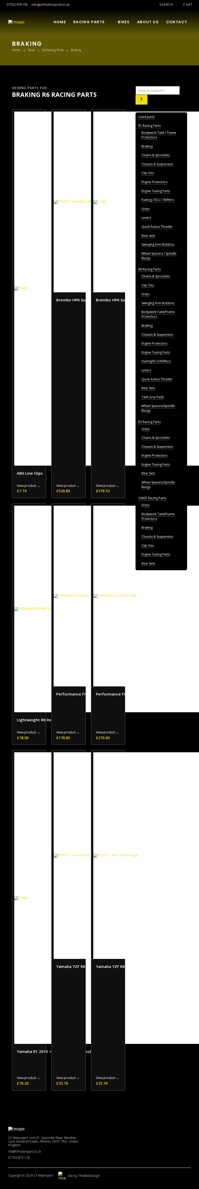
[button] (163, 4)
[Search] (141, 100)
